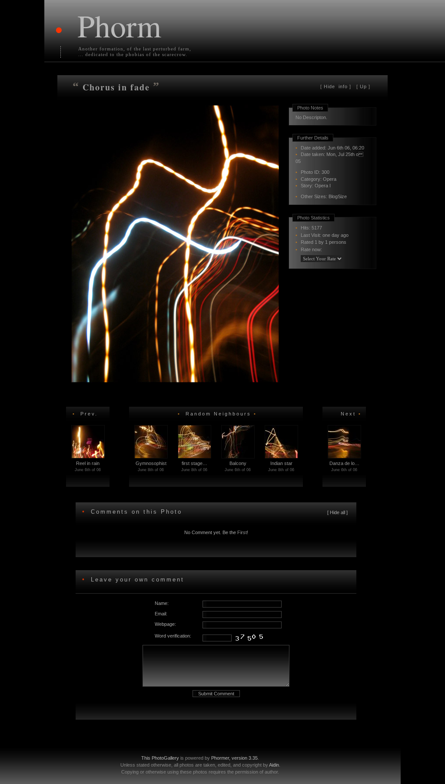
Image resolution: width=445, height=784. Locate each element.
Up (363, 86)
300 (325, 172)
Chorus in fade (118, 87)
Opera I (323, 185)
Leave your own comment (136, 579)
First (242, 532)
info (336, 86)
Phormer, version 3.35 (234, 758)
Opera (329, 179)
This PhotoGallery (160, 758)
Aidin (274, 764)
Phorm (119, 25)
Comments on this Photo (136, 511)
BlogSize (338, 196)
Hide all (337, 512)
